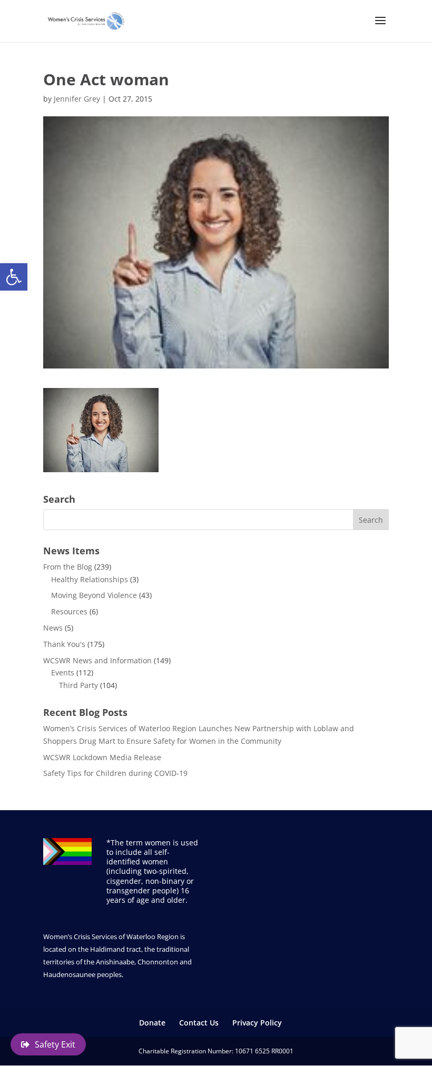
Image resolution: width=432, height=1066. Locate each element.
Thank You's (64, 644)
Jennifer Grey (77, 99)
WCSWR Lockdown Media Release (102, 757)
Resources (69, 611)
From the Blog (67, 567)
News (53, 628)
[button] (13, 277)
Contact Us (199, 1023)
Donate (152, 1023)
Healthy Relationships (89, 579)
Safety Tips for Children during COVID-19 (115, 773)
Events (62, 673)
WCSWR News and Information (97, 660)
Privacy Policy (257, 1023)
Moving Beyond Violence (94, 595)
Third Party (78, 685)
